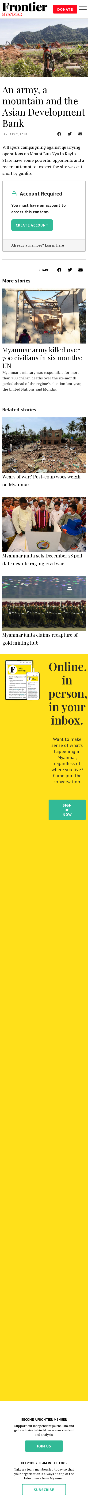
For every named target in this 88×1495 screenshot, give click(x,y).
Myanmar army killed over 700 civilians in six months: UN (42, 357)
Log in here (54, 245)
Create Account (32, 225)
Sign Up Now (67, 810)
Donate (65, 9)
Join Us (44, 1446)
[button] (59, 134)
